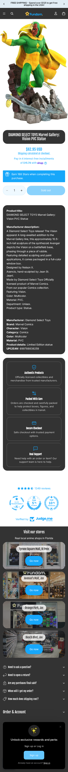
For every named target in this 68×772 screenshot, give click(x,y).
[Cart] (64, 14)
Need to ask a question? (19, 667)
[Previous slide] (4, 4)
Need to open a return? (19, 675)
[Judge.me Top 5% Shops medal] (34, 503)
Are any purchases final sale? (22, 683)
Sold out (46, 190)
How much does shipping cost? (23, 698)
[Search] (12, 14)
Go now (34, 560)
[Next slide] (64, 4)
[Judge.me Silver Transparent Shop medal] (16, 503)
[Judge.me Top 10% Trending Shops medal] (51, 503)
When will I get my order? (20, 691)
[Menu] (4, 13)
